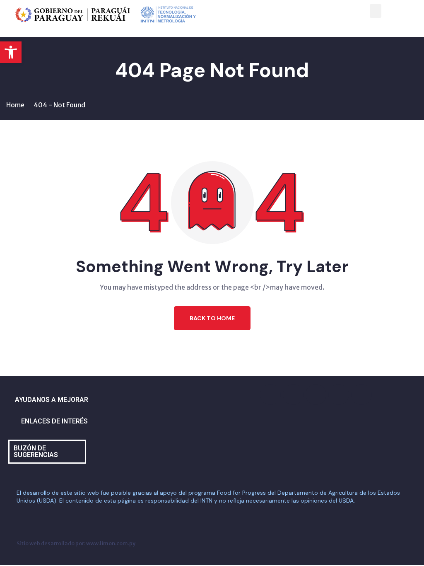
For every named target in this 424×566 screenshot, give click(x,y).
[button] (11, 52)
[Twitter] (316, 394)
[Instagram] (293, 394)
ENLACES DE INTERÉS (54, 421)
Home (15, 105)
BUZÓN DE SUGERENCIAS (36, 451)
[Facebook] (270, 394)
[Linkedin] (361, 394)
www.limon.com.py (110, 543)
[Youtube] (338, 394)
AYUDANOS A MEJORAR (51, 400)
